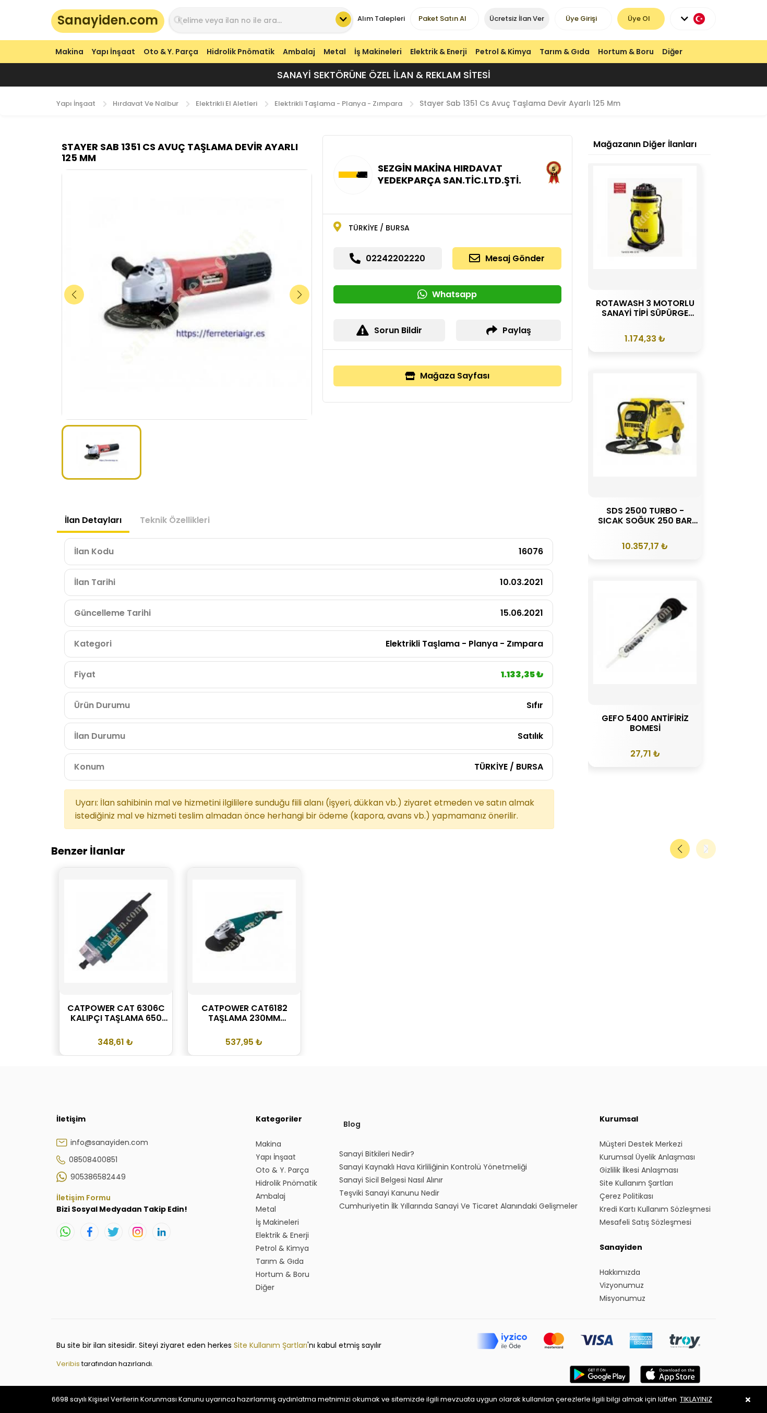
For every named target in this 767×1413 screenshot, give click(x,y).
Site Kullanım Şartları (270, 1345)
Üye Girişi (581, 18)
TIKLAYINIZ (696, 1399)
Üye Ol (639, 18)
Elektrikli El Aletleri (226, 103)
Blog (352, 1124)
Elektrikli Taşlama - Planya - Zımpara (338, 103)
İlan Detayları (93, 520)
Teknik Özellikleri (175, 520)
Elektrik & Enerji (438, 51)
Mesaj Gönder (515, 258)
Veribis (68, 1364)
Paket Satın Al (442, 18)
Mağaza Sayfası (454, 376)
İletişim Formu (83, 1197)
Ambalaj (299, 51)
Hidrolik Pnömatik (240, 51)
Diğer (672, 51)
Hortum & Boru (626, 51)
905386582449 (98, 1177)
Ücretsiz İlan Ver (516, 18)
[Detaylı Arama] (343, 19)
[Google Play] (600, 1385)
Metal (334, 51)
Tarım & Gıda (565, 51)
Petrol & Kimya (503, 51)
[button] (300, 294)
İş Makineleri (378, 51)
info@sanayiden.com (109, 1142)
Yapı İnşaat (113, 51)
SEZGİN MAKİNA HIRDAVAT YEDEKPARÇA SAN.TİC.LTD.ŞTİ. (449, 174)
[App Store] (670, 1385)
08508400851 (93, 1159)
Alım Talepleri (381, 18)
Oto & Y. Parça (170, 51)
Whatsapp (454, 294)
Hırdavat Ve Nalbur (145, 103)
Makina (69, 51)
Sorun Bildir (398, 330)
